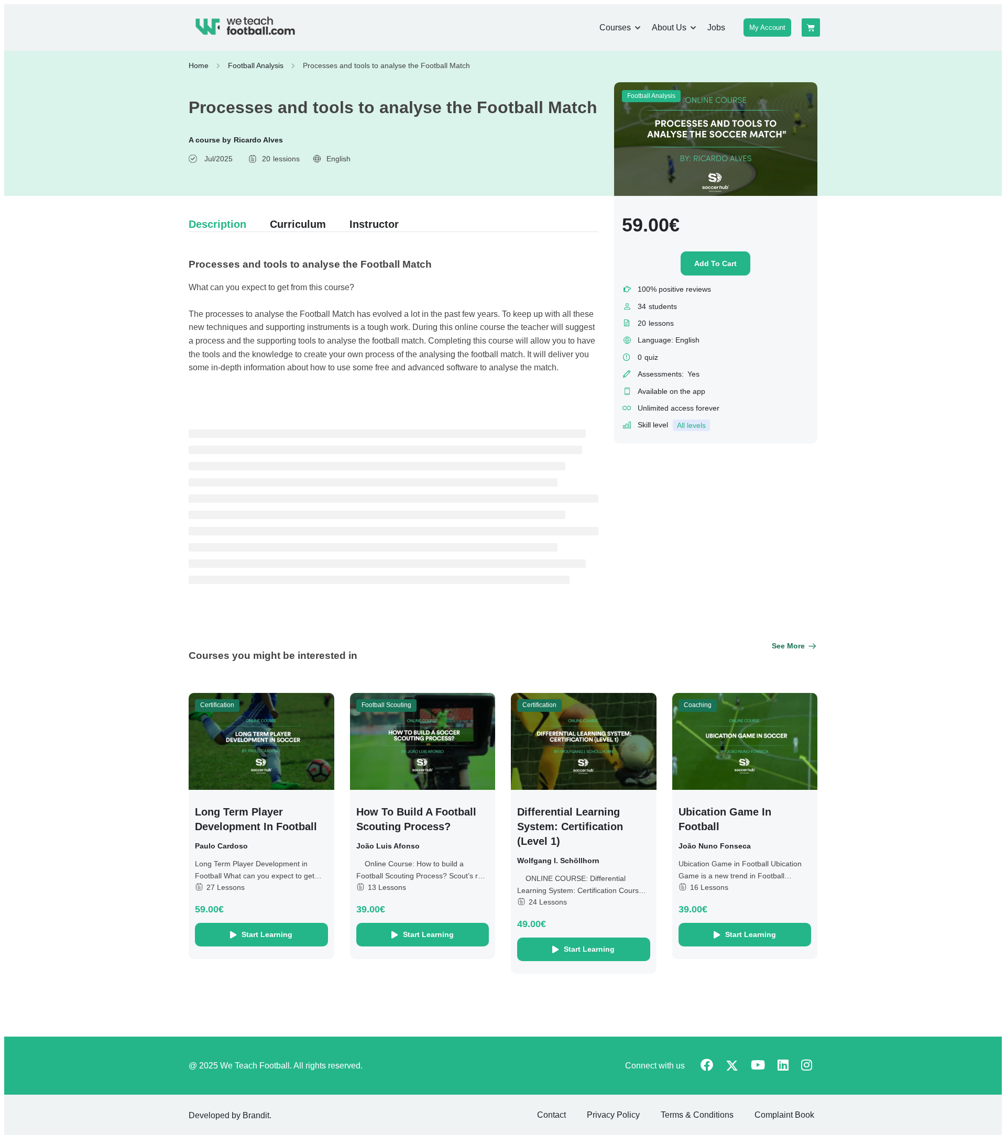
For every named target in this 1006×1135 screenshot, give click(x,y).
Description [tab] (217, 224)
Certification (217, 705)
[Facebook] (707, 1066)
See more (788, 646)
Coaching (698, 705)
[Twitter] (732, 1067)
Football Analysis (255, 65)
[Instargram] (806, 1066)
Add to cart (715, 263)
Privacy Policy (613, 1114)
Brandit (256, 1115)
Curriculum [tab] (298, 224)
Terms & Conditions (697, 1114)
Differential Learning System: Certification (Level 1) (570, 826)
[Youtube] (758, 1066)
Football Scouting (386, 705)
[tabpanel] (393, 318)
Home (199, 65)
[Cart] (811, 27)
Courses (615, 27)
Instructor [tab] (374, 224)
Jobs (716, 27)
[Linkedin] (783, 1066)
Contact (551, 1114)
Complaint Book (784, 1114)
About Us (669, 27)
